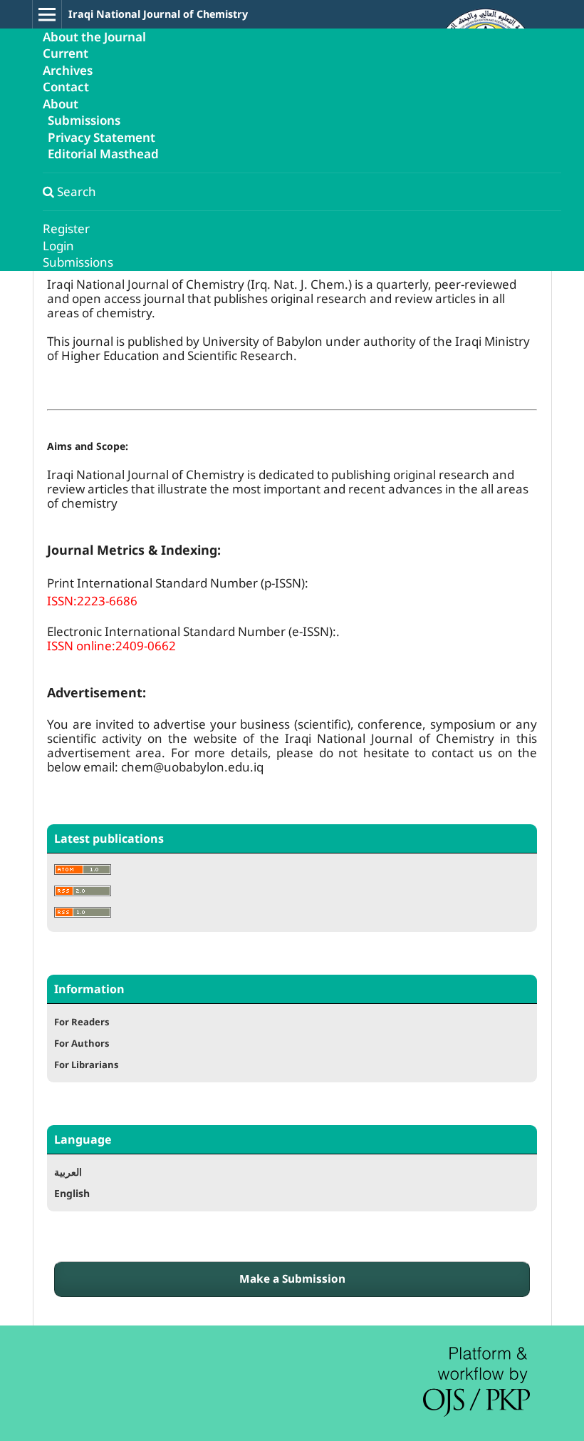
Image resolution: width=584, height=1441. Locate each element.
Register (66, 229)
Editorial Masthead (103, 154)
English (72, 1193)
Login (58, 245)
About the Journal (94, 37)
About (60, 104)
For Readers (81, 1021)
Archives (68, 70)
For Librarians (86, 1064)
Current (65, 54)
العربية (68, 1172)
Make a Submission (292, 1278)
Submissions (84, 121)
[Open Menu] (47, 14)
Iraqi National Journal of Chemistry (158, 14)
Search (75, 191)
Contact (66, 87)
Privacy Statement (101, 137)
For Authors (81, 1043)
